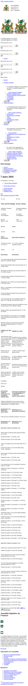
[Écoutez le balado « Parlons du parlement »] (1, 629)
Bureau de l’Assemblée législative (12, 654)
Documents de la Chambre (10, 170)
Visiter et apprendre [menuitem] (8, 143)
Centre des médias (8, 676)
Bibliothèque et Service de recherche (13, 672)
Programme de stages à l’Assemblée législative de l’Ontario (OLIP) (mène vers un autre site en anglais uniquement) (15, 660)
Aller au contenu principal (7, 1)
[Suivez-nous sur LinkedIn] (2, 627)
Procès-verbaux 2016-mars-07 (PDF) (10, 195)
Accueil (6, 167)
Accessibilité (7, 663)
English (5, 58)
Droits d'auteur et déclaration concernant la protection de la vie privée (12, 683)
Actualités (6, 664)
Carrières (6, 657)
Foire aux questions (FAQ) (10, 675)
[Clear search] (16, 46)
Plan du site (3, 648)
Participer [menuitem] (6, 124)
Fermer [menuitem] (6, 101)
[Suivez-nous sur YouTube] (2, 633)
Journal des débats (8, 188)
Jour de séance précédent (10, 183)
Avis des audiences (8, 679)
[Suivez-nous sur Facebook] (2, 622)
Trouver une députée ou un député (12, 673)
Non (24, 608)
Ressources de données (9, 677)
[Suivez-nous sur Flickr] (1, 630)
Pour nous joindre (8, 656)
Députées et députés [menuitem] (9, 82)
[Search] (2, 48)
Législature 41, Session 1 (10, 171)
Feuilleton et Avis (8, 191)
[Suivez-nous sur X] (1, 624)
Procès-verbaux (7, 190)
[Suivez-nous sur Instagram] (1, 619)
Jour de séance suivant (10, 186)
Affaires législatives (8, 168)
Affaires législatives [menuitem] (8, 102)
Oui (20, 608)
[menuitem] (15, 92)
